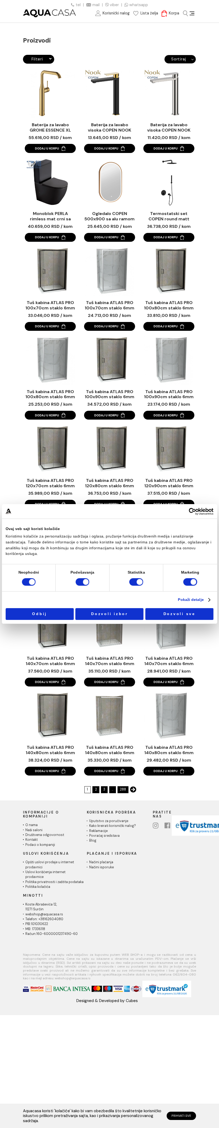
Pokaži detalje (191, 600)
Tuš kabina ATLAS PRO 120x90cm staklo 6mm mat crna (168, 483)
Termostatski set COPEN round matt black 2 (168, 216)
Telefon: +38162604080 (44, 919)
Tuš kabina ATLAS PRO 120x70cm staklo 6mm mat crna (50, 483)
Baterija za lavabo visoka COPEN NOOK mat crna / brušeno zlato (109, 127)
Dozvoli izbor (109, 614)
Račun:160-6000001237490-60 (51, 934)
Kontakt (31, 840)
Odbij (39, 614)
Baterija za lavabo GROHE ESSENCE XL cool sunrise (50, 127)
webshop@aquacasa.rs (44, 914)
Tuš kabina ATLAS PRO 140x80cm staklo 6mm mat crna (50, 750)
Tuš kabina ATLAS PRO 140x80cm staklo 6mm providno (109, 750)
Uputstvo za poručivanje (108, 821)
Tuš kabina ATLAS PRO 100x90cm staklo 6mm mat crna (109, 394)
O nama (31, 825)
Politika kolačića (37, 887)
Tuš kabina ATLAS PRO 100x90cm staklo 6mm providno (169, 394)
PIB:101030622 (36, 924)
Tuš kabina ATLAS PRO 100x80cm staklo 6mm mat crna (169, 305)
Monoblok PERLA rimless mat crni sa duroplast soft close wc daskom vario (50, 216)
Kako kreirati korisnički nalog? (112, 826)
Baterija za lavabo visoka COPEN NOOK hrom (169, 127)
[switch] (82, 582)
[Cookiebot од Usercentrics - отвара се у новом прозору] (192, 511)
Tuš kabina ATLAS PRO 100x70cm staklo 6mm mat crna (50, 305)
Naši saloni (33, 830)
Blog (92, 840)
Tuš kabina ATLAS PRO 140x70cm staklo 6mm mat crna (50, 661)
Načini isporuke (101, 867)
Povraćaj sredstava (104, 836)
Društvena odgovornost (44, 835)
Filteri (37, 59)
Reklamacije (98, 831)
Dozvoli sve (179, 614)
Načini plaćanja (101, 862)
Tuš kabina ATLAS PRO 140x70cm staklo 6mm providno (109, 661)
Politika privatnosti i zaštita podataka (54, 882)
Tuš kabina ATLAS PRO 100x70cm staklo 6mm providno (109, 305)
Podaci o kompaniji (40, 845)
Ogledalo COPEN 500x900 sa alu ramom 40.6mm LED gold (109, 216)
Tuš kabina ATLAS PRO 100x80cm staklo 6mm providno (50, 394)
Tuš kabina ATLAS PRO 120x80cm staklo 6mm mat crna (109, 483)
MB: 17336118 (35, 929)
